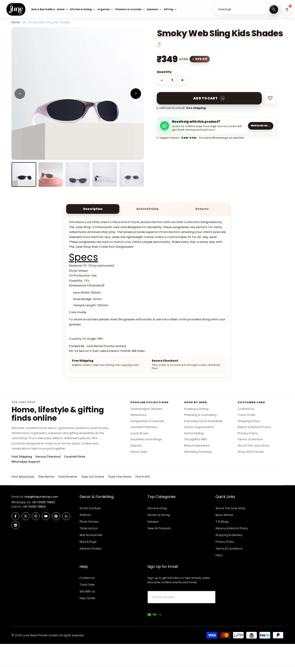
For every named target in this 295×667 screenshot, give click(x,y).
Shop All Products (251, 452)
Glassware (138, 415)
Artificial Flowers (90, 549)
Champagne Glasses (146, 409)
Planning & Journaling (200, 415)
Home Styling (194, 433)
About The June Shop (253, 446)
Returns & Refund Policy (231, 528)
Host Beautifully (23, 476)
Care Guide (77, 312)
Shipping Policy (249, 421)
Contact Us (246, 409)
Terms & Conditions (229, 549)
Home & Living (157, 508)
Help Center (87, 598)
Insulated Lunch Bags (146, 439)
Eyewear (153, 522)
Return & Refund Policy (254, 427)
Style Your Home (119, 476)
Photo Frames (89, 522)
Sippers (136, 446)
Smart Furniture (90, 508)
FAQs (218, 555)
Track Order (247, 415)
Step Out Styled (92, 476)
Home (16, 22)
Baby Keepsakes (196, 446)
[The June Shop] (15, 9)
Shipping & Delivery (228, 535)
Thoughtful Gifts (195, 439)
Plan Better (46, 476)
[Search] (273, 9)
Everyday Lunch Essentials (203, 421)
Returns (202, 209)
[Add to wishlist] (270, 98)
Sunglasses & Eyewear (147, 421)
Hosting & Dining (196, 409)
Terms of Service (250, 439)
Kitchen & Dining (159, 515)
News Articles (224, 515)
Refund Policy (147, 209)
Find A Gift (143, 476)
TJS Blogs (222, 522)
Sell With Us (87, 591)
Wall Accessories (91, 535)
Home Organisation (199, 427)
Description (93, 209)
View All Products (159, 528)
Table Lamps (89, 528)
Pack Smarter (68, 476)
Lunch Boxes (139, 433)
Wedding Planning (198, 452)
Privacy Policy (248, 433)
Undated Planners (143, 427)
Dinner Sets (138, 452)
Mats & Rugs (88, 542)
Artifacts (85, 515)
